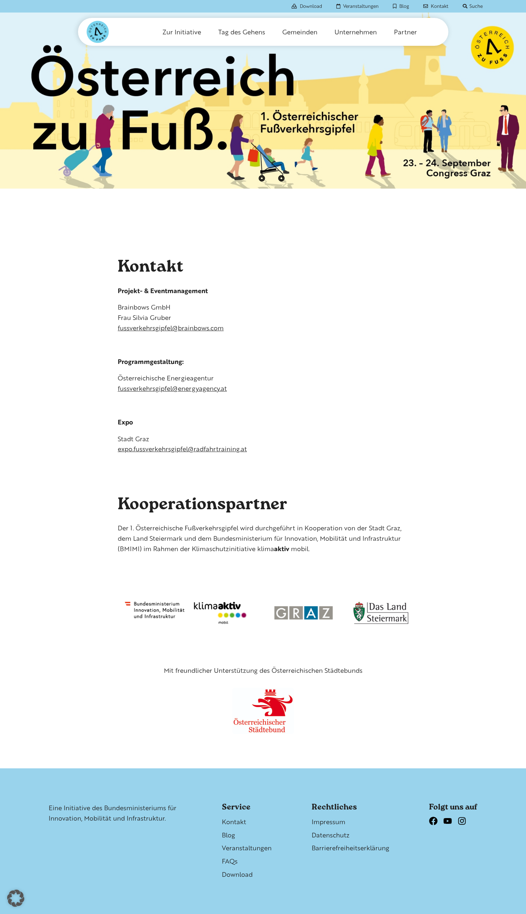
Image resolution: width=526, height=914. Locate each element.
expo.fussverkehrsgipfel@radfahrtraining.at (182, 448)
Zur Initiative (181, 31)
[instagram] (465, 824)
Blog (404, 6)
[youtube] (450, 824)
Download (311, 6)
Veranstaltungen (361, 6)
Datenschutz (331, 834)
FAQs (230, 860)
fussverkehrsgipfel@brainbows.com (171, 327)
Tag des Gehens (241, 31)
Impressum (328, 821)
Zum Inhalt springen (46, 12)
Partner (405, 31)
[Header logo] (109, 32)
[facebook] (436, 824)
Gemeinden (299, 31)
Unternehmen (356, 31)
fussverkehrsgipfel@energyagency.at (172, 388)
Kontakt (439, 6)
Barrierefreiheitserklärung (350, 847)
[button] (15, 898)
